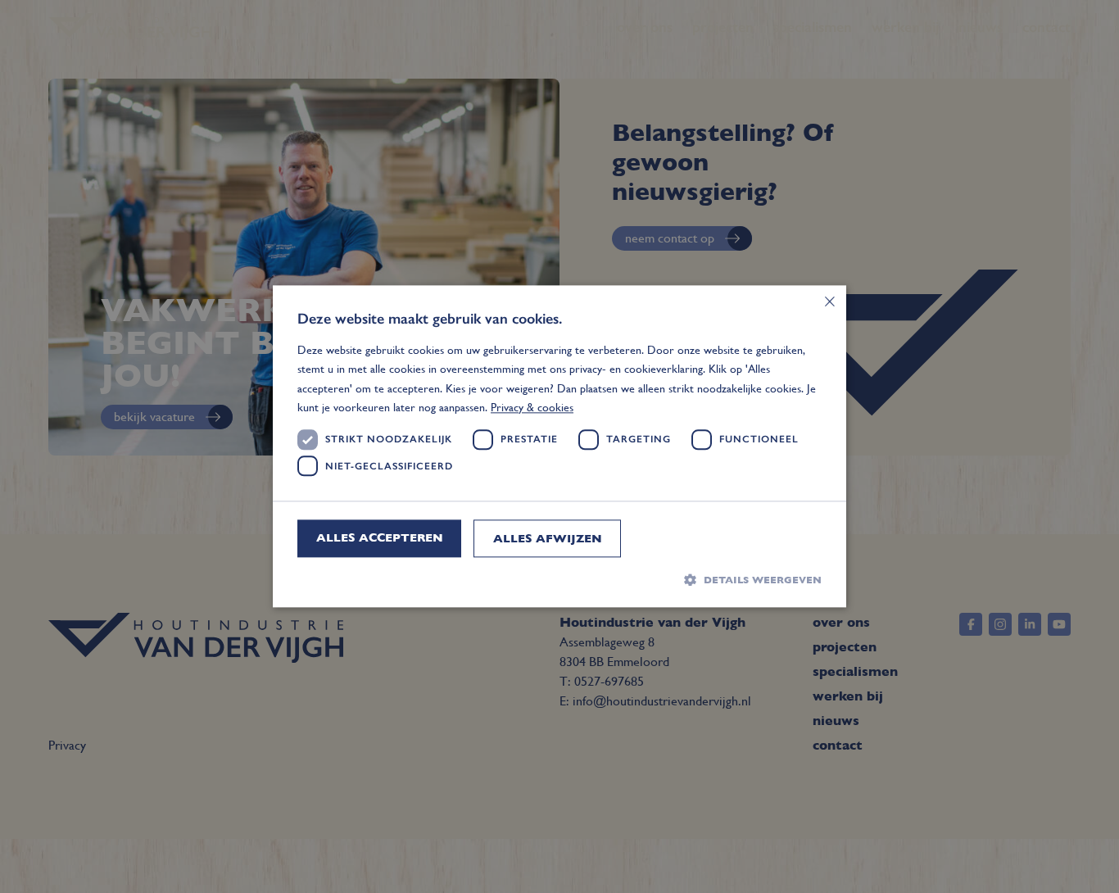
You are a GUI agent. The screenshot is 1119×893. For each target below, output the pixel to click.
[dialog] (559, 446)
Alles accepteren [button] (379, 537)
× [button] (828, 303)
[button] (559, 579)
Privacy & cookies (532, 407)
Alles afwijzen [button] (547, 538)
